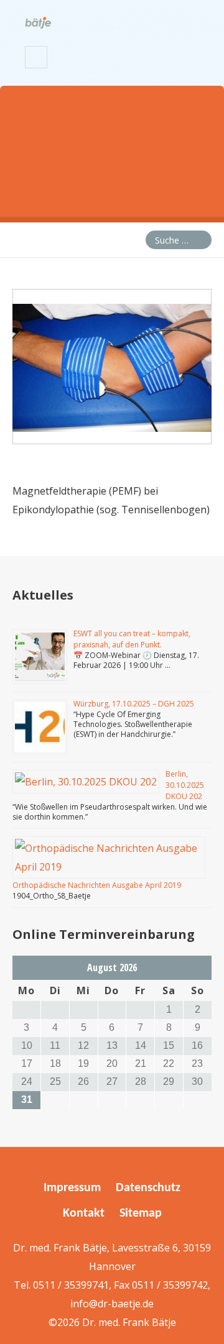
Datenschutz (148, 1188)
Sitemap (140, 1213)
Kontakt (84, 1213)
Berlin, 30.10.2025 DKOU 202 (185, 785)
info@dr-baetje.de (112, 1303)
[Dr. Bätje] (38, 20)
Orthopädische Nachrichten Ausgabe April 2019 (96, 885)
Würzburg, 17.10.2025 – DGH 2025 (133, 703)
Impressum (72, 1188)
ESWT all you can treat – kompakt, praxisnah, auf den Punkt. (131, 639)
